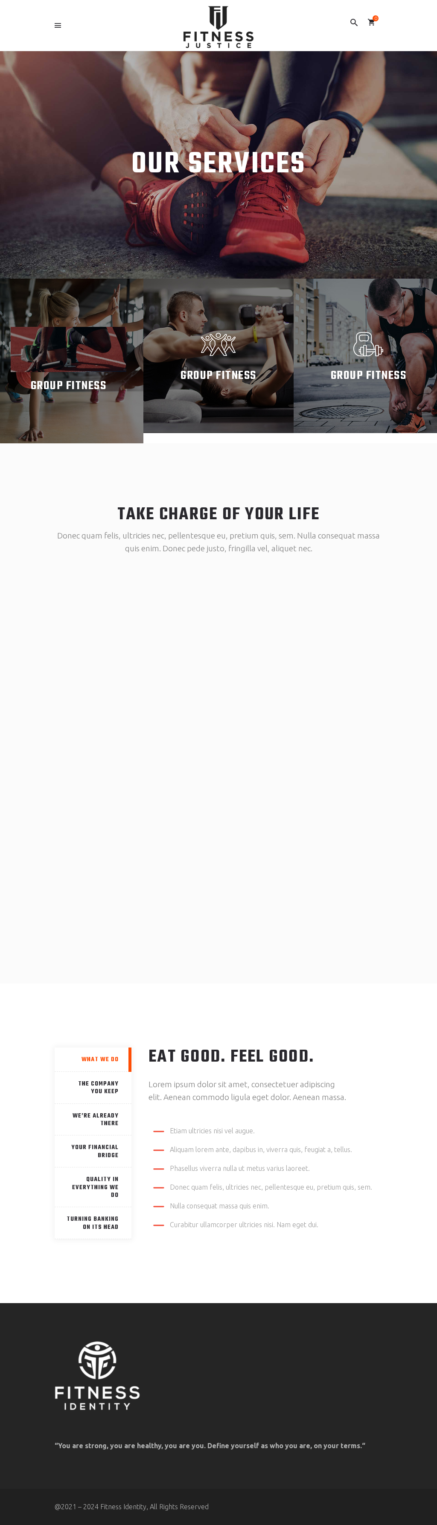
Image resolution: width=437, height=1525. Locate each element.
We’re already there (96, 1120)
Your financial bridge (95, 1151)
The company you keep (98, 1088)
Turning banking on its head (93, 1223)
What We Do (100, 1060)
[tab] (93, 1059)
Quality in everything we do (95, 1187)
